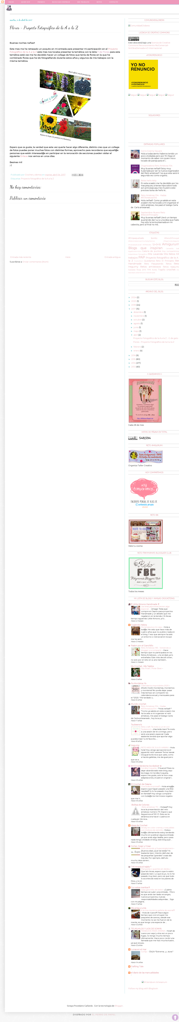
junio (136, 327)
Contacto (113, 2)
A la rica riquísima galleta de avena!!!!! (158, 910)
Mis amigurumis (138, 908)
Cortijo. (144, 951)
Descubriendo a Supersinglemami (157, 848)
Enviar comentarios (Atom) (35, 262)
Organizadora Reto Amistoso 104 (156, 166)
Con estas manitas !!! (140, 887)
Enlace (24, 156)
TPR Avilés (152, 270)
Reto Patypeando (153, 264)
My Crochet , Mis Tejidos (142, 666)
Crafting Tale (137, 966)
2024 (134, 297)
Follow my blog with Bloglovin (143, 988)
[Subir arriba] (175, 1017)
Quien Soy (25, 2)
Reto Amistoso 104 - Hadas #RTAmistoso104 (153, 196)
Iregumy (135, 745)
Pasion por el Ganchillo (142, 645)
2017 (133, 309)
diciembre (139, 312)
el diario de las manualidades (145, 973)
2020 (134, 301)
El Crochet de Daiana (141, 784)
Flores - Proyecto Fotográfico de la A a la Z (153, 342)
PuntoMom (138, 261)
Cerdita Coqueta (149, 768)
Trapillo (161, 270)
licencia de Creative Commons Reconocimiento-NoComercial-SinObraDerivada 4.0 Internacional (149, 45)
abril (136, 335)
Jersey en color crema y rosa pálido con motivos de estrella (157, 828)
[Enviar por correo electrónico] (73, 175)
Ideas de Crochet (139, 825)
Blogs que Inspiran (61, 2)
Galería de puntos (151, 251)
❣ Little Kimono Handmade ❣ (145, 604)
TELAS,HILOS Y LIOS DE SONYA (146, 929)
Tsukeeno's (136, 724)
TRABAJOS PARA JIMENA (153, 931)
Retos (168, 264)
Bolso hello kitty (148, 180)
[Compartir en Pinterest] (82, 175)
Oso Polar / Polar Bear (151, 668)
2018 (133, 305)
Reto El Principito (165, 261)
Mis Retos (169, 253)
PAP (141, 257)
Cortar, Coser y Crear (141, 846)
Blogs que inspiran (145, 248)
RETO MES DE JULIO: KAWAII (155, 747)
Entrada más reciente (20, 257)
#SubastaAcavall (134, 245)
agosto (137, 323)
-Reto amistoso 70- (150, 807)
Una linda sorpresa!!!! (150, 786)
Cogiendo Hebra (139, 625)
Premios (41, 2)
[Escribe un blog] (75, 175)
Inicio (11, 2)
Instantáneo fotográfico (137, 254)
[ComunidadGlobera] (139, 26)
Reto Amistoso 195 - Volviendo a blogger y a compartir (155, 649)
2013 (133, 367)
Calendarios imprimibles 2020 (155, 685)
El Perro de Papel (104, 1014)
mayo (136, 331)
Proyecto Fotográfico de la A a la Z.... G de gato (155, 338)
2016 (133, 355)
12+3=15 (156, 244)
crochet (171, 269)
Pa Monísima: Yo (138, 683)
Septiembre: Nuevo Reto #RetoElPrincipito (153, 213)
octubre (138, 320)
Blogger (119, 1006)
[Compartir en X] (77, 175)
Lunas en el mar (138, 949)
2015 (133, 359)
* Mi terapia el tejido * (141, 867)
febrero (137, 347)
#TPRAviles (147, 245)
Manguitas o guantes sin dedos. (155, 869)
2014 (133, 363)
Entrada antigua (112, 257)
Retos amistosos (150, 266)
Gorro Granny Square (151, 151)
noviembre (139, 316)
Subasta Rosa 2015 (137, 270)
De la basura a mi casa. (152, 627)
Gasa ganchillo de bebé (152, 890)
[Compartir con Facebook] (80, 175)
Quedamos (149, 261)
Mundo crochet (138, 704)
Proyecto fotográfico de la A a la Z (37, 179)
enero (137, 351)
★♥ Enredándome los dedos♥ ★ (146, 766)
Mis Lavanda (155, 253)
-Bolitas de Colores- (140, 805)
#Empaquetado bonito (142, 238)
